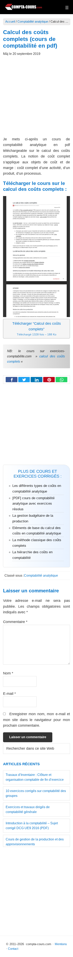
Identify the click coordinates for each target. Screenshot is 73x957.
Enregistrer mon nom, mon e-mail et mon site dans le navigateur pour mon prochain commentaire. (36, 719)
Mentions (61, 944)
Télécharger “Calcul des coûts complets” (36, 328)
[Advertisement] (36, 98)
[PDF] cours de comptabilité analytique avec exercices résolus (33, 503)
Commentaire (15, 622)
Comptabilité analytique (32, 21)
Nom (8, 673)
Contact (13, 948)
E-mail (9, 694)
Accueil (10, 21)
